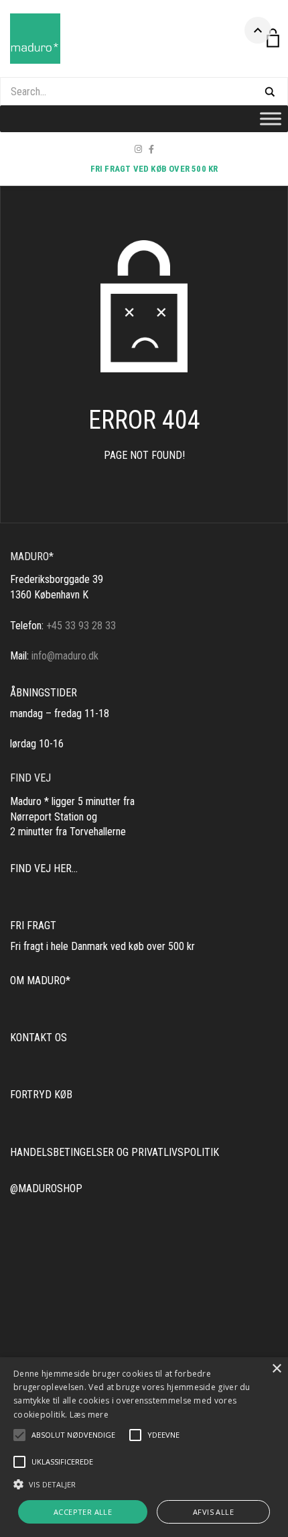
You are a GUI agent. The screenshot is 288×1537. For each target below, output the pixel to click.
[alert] (144, 1447)
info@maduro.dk (64, 655)
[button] (73, 1435)
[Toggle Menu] (270, 118)
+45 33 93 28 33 (81, 625)
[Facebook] (151, 149)
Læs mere (89, 1414)
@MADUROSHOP (46, 1188)
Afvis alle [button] (213, 1512)
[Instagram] (138, 149)
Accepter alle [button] (83, 1512)
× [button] (276, 1369)
